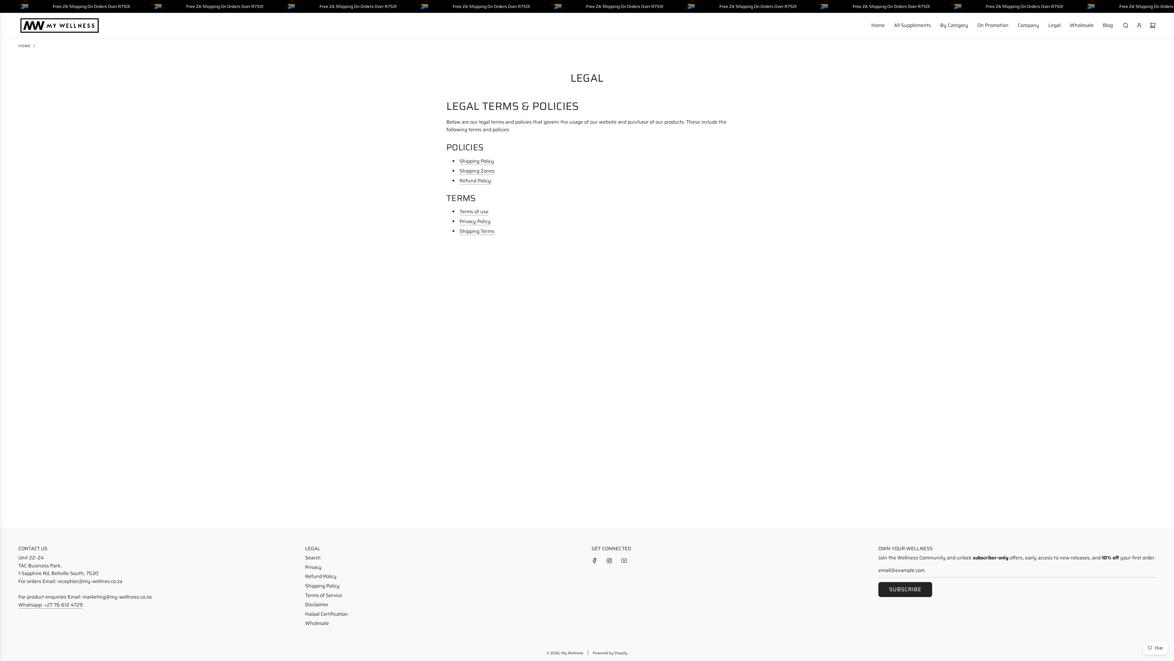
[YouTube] (624, 560)
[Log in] (1139, 25)
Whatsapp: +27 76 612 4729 (50, 605)
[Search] (1125, 25)
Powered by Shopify (610, 653)
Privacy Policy (475, 221)
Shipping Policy (477, 161)
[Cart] (1152, 25)
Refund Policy (475, 181)
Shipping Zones (477, 171)
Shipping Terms (477, 231)
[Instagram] (609, 560)
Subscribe (905, 589)
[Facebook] (594, 560)
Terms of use (474, 211)
